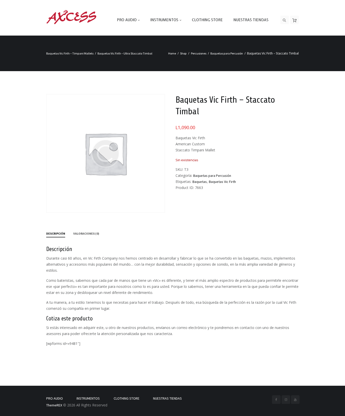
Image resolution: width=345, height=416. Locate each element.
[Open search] (284, 20)
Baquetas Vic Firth (222, 181)
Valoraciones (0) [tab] (86, 233)
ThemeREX (54, 405)
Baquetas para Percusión (226, 53)
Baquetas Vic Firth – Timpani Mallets (69, 53)
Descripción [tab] (55, 233)
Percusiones (198, 53)
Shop (183, 53)
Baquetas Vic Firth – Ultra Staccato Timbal (124, 53)
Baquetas (199, 181)
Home (172, 53)
